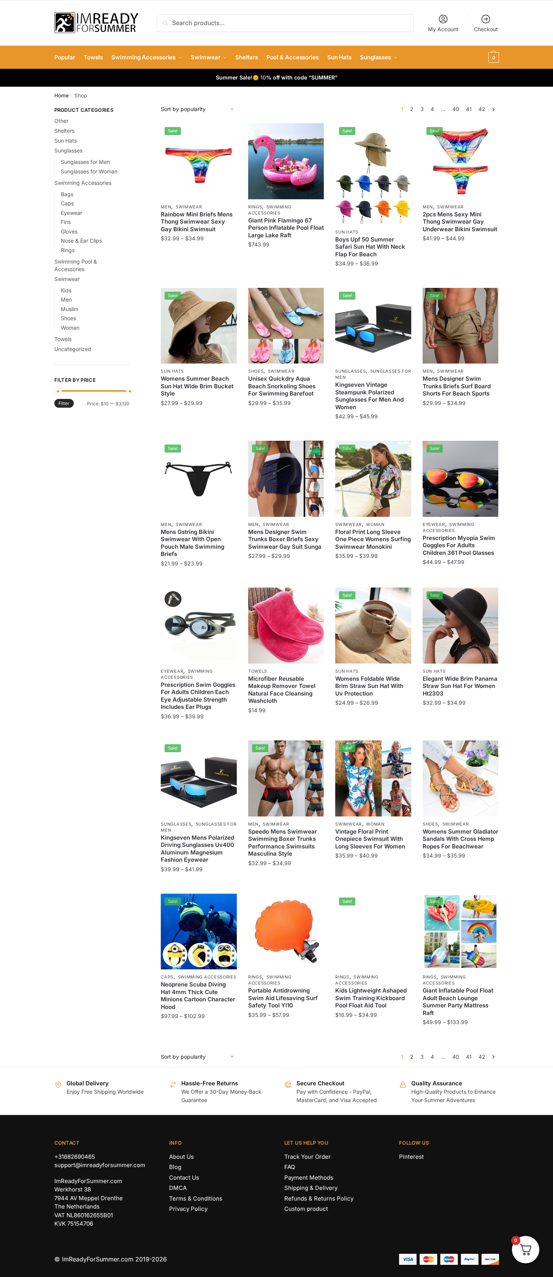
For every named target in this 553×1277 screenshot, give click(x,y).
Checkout (486, 29)
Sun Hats (346, 232)
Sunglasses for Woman (89, 171)
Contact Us (184, 1177)
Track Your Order (307, 1156)
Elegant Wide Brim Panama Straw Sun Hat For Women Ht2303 (460, 686)
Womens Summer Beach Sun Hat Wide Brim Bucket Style (197, 386)
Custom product (306, 1208)
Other (61, 121)
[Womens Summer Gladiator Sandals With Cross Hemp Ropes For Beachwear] (461, 778)
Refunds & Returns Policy (318, 1198)
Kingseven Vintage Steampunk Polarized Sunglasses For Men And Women (369, 396)
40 (455, 109)
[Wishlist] (225, 134)
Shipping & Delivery (311, 1187)
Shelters (64, 130)
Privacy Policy (188, 1208)
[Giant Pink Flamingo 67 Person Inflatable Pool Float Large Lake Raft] (286, 161)
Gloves (69, 231)
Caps (167, 977)
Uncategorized (72, 349)
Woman (375, 524)
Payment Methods (308, 1177)
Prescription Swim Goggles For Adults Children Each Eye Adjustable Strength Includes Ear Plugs (198, 696)
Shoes (256, 371)
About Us (181, 1156)
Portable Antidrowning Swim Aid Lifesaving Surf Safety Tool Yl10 (283, 998)
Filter (64, 403)
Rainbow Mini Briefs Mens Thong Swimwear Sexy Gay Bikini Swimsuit (197, 222)
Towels (257, 671)
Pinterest (411, 1156)
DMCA (178, 1187)
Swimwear (189, 207)
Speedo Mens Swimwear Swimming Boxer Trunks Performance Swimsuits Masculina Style (282, 843)
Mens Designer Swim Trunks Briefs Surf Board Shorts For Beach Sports (457, 386)
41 (469, 109)
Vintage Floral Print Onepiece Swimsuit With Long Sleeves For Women (370, 839)
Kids (66, 290)
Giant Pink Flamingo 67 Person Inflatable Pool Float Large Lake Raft (286, 228)
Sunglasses (350, 371)
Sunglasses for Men (85, 162)
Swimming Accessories (207, 977)
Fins (66, 222)
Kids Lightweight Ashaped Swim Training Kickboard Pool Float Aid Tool (371, 998)
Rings (255, 207)
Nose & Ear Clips (81, 240)
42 (482, 109)
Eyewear (434, 524)
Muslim (69, 309)
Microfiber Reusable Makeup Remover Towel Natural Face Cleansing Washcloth (281, 690)
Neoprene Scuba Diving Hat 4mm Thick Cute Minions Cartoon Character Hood (198, 995)
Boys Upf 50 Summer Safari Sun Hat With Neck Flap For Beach (370, 247)
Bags (67, 194)
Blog (175, 1167)
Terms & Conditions (195, 1198)
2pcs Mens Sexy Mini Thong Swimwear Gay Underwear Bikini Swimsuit (460, 222)
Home (61, 95)
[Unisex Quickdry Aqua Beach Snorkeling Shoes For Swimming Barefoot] (286, 326)
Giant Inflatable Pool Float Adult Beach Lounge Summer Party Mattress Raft (458, 1002)
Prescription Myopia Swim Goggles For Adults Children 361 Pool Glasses (459, 545)
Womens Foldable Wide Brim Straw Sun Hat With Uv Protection (369, 686)
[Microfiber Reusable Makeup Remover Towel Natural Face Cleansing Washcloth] (286, 626)
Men (166, 207)
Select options (199, 279)
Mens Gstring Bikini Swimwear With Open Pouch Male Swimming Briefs (192, 543)
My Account (443, 29)
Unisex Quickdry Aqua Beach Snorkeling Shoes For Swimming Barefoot (281, 386)
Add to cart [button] (286, 731)
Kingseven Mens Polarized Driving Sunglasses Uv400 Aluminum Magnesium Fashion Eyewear (197, 849)
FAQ (289, 1167)
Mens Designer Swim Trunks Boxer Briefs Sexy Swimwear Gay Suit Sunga (285, 539)
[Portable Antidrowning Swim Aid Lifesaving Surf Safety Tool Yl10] (286, 932)
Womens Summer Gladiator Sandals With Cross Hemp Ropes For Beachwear (460, 839)
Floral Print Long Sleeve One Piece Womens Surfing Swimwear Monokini (373, 539)
